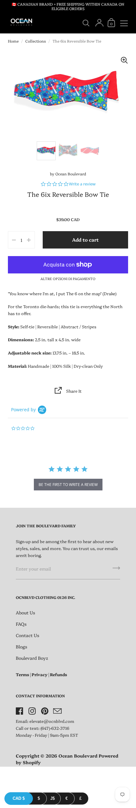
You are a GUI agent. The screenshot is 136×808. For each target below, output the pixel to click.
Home (13, 41)
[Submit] (116, 570)
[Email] (57, 711)
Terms (22, 674)
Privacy (39, 674)
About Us (25, 612)
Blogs (21, 646)
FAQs (21, 624)
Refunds (58, 674)
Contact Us (27, 635)
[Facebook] (19, 711)
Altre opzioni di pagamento (68, 278)
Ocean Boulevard (70, 173)
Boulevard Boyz (32, 658)
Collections (35, 41)
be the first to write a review (68, 484)
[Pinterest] (44, 711)
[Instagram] (32, 711)
